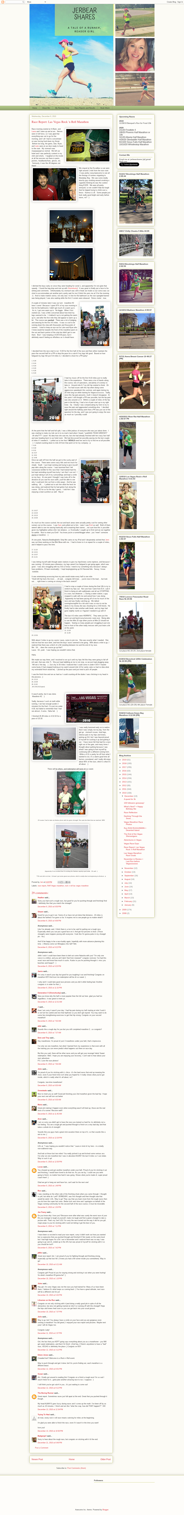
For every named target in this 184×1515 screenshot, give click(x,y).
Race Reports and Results (85, 108)
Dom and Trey (43, 1038)
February (128, 901)
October (128, 872)
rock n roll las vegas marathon (76, 886)
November (129, 868)
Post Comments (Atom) (76, 1468)
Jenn (107, 540)
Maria (40, 1105)
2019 (124, 760)
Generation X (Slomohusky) (49, 993)
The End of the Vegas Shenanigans (133, 835)
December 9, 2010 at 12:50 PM (50, 1162)
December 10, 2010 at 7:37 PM (50, 1312)
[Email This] (59, 882)
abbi (39, 1026)
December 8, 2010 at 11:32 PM (50, 988)
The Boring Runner (46, 1393)
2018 (124, 763)
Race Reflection (130, 812)
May (126, 890)
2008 (124, 913)
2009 (124, 910)
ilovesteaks (42, 1091)
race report (42, 886)
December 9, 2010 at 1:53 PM (49, 1207)
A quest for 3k (130, 799)
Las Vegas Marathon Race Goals (133, 854)
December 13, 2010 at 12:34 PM (50, 1409)
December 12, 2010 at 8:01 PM (50, 1369)
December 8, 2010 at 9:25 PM (49, 966)
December (129, 796)
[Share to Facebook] (66, 882)
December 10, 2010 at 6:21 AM (50, 1264)
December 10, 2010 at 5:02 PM (50, 1295)
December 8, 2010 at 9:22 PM (49, 947)
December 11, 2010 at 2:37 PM (50, 1333)
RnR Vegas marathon (55, 886)
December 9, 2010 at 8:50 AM (49, 1085)
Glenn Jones (43, 1355)
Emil (91, 525)
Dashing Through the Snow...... (133, 817)
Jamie (40, 971)
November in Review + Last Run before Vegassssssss (133, 861)
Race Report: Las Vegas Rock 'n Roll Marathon (134, 848)
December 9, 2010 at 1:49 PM (49, 1186)
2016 (124, 771)
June (126, 887)
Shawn (40, 912)
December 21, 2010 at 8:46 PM (50, 1443)
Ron (39, 1191)
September (129, 875)
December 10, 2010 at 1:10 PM (50, 1279)
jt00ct (40, 1253)
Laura (34, 131)
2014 (124, 778)
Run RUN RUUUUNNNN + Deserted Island (135, 829)
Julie (40, 1317)
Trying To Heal (44, 1415)
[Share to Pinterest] (69, 882)
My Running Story (62, 108)
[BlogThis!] (61, 882)
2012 (124, 785)
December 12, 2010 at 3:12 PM (50, 1350)
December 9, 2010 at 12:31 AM (50, 1002)
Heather (41, 898)
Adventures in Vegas (132, 840)
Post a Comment (41, 1448)
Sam (60, 525)
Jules (40, 1283)
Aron (40, 1119)
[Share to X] (64, 882)
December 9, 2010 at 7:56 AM (49, 1064)
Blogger (105, 1510)
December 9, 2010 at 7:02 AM (49, 1021)
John (40, 1069)
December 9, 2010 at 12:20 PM (50, 1138)
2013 (124, 782)
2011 (124, 789)
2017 (124, 767)
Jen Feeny (42, 1212)
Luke (37, 146)
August (127, 879)
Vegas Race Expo (131, 843)
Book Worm (105, 108)
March (127, 898)
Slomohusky (73, 288)
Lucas (40, 1167)
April (126, 894)
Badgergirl (42, 1436)
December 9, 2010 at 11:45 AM (50, 1114)
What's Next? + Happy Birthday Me (133, 807)
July (126, 883)
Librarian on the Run (46, 1300)
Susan (40, 1374)
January (128, 905)
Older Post (105, 1459)
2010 (124, 793)
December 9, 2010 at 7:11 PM (49, 1226)
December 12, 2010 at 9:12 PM (50, 1388)
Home (34, 108)
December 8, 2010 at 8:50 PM (49, 907)
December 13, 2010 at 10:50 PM (50, 1431)
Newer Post (37, 1459)
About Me (46, 108)
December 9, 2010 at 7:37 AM (49, 1033)
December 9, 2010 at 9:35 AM (49, 1100)
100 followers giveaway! (134, 803)
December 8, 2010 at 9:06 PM (49, 921)
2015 (124, 774)
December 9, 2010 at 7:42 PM (49, 1248)
